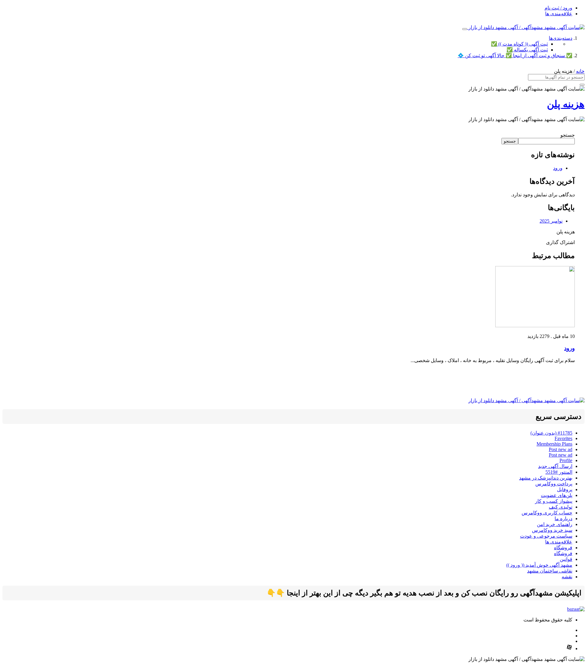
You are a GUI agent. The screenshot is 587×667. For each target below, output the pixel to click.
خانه (580, 71)
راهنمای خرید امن (554, 524)
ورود (558, 168)
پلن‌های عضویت (556, 495)
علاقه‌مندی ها (558, 13)
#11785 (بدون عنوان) (551, 432)
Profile (565, 460)
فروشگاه (563, 547)
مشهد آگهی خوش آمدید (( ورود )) (539, 565)
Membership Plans (554, 444)
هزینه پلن (566, 103)
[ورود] (535, 325)
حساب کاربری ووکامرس (547, 512)
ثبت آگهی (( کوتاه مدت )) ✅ (519, 43)
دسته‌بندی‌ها (560, 38)
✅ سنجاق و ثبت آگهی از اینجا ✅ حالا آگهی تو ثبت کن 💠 (515, 55)
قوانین (566, 559)
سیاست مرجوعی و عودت (546, 536)
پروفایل (564, 489)
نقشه (567, 576)
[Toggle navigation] (464, 29)
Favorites (563, 438)
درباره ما (563, 518)
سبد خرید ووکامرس (552, 530)
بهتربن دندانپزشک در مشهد (545, 477)
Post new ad (560, 449)
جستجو (567, 135)
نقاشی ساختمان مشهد (549, 570)
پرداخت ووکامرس (553, 483)
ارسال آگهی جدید (555, 466)
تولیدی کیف (560, 507)
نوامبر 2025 (551, 221)
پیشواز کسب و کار (553, 501)
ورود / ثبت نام (558, 7)
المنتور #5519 (558, 472)
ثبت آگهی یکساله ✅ (527, 49)
